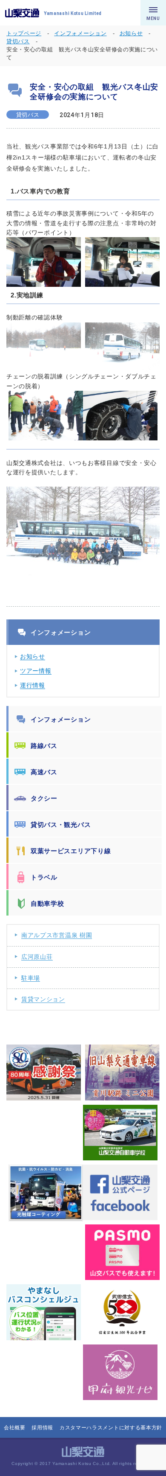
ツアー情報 (36, 670)
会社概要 (15, 1428)
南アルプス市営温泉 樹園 (56, 935)
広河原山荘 (37, 956)
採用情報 (42, 1428)
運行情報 (32, 685)
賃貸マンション (43, 999)
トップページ (23, 33)
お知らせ (32, 656)
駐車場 (30, 978)
